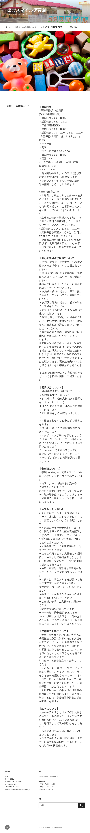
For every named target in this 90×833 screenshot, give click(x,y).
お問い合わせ (73, 27)
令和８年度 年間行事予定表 (52, 27)
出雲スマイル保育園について (25, 27)
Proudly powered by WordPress (50, 827)
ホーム (8, 27)
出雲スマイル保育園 (26, 10)
